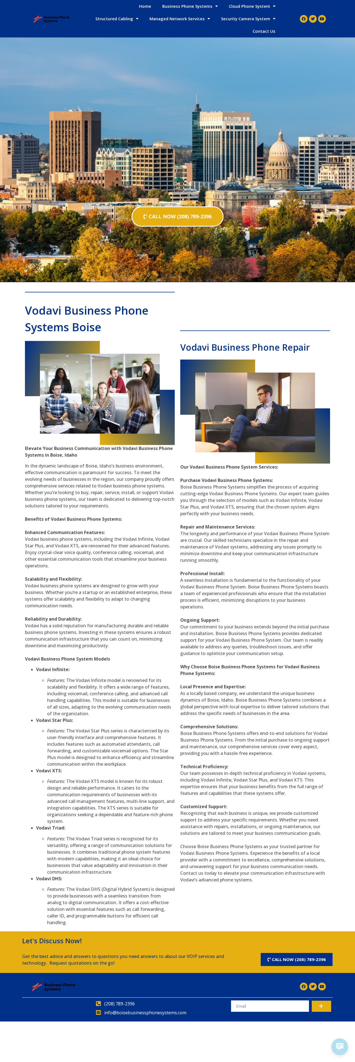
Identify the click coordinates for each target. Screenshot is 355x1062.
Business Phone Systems (187, 6)
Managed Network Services (177, 18)
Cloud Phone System (249, 6)
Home (145, 6)
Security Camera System (245, 18)
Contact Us (264, 31)
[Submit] (321, 1006)
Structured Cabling (114, 18)
